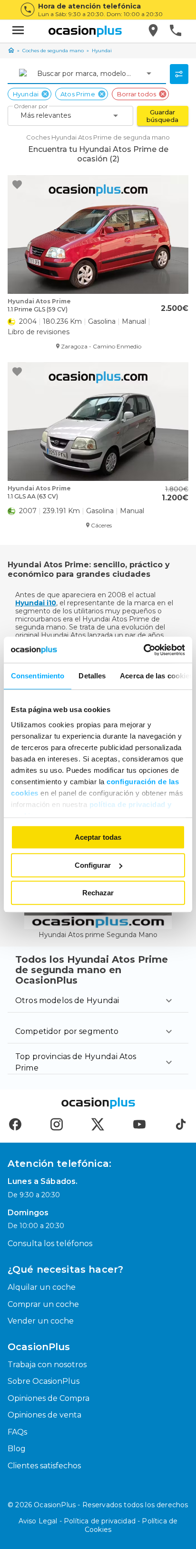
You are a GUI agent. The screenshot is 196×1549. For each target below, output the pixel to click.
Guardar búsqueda (162, 115)
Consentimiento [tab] (37, 676)
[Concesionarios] (154, 31)
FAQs (17, 1431)
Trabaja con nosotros (47, 1364)
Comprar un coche (43, 1304)
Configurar (93, 865)
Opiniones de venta (44, 1414)
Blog (17, 1448)
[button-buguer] (18, 31)
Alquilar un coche (42, 1287)
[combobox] (38, 73)
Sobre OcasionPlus (43, 1381)
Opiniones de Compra (48, 1398)
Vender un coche (41, 1320)
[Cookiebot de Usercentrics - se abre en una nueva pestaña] (143, 650)
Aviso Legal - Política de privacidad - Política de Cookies (98, 1525)
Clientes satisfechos (44, 1465)
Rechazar (98, 893)
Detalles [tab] (92, 676)
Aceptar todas (98, 837)
